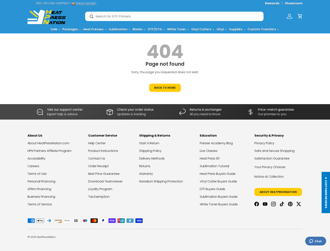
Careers (33, 166)
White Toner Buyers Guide (219, 204)
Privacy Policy (264, 143)
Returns (144, 166)
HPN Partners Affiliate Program (49, 151)
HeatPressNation (46, 237)
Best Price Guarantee (104, 174)
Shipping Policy (150, 151)
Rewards (272, 3)
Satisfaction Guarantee (272, 158)
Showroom (293, 3)
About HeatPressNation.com (48, 143)
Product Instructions (103, 151)
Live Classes (208, 151)
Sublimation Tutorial (214, 166)
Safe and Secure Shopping (274, 151)
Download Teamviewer (105, 181)
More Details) (78, 3)
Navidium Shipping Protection (161, 181)
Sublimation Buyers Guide (219, 196)
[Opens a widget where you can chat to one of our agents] (315, 241)
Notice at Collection (269, 176)
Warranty (146, 174)
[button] (300, 16)
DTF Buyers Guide (212, 189)
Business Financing (41, 196)
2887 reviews (287, 239)
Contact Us (96, 158)
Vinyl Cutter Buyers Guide (218, 181)
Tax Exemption (99, 196)
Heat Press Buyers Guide (217, 174)
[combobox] (174, 16)
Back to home (165, 88)
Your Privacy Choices (270, 167)
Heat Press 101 (209, 158)
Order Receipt (98, 166)
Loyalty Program (100, 189)
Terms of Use (37, 174)
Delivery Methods (152, 158)
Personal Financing (41, 181)
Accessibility (36, 158)
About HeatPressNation (278, 192)
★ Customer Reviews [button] (326, 192)
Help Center (97, 143)
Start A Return (149, 143)
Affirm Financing (39, 189)
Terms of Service (40, 204)
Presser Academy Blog (216, 143)
